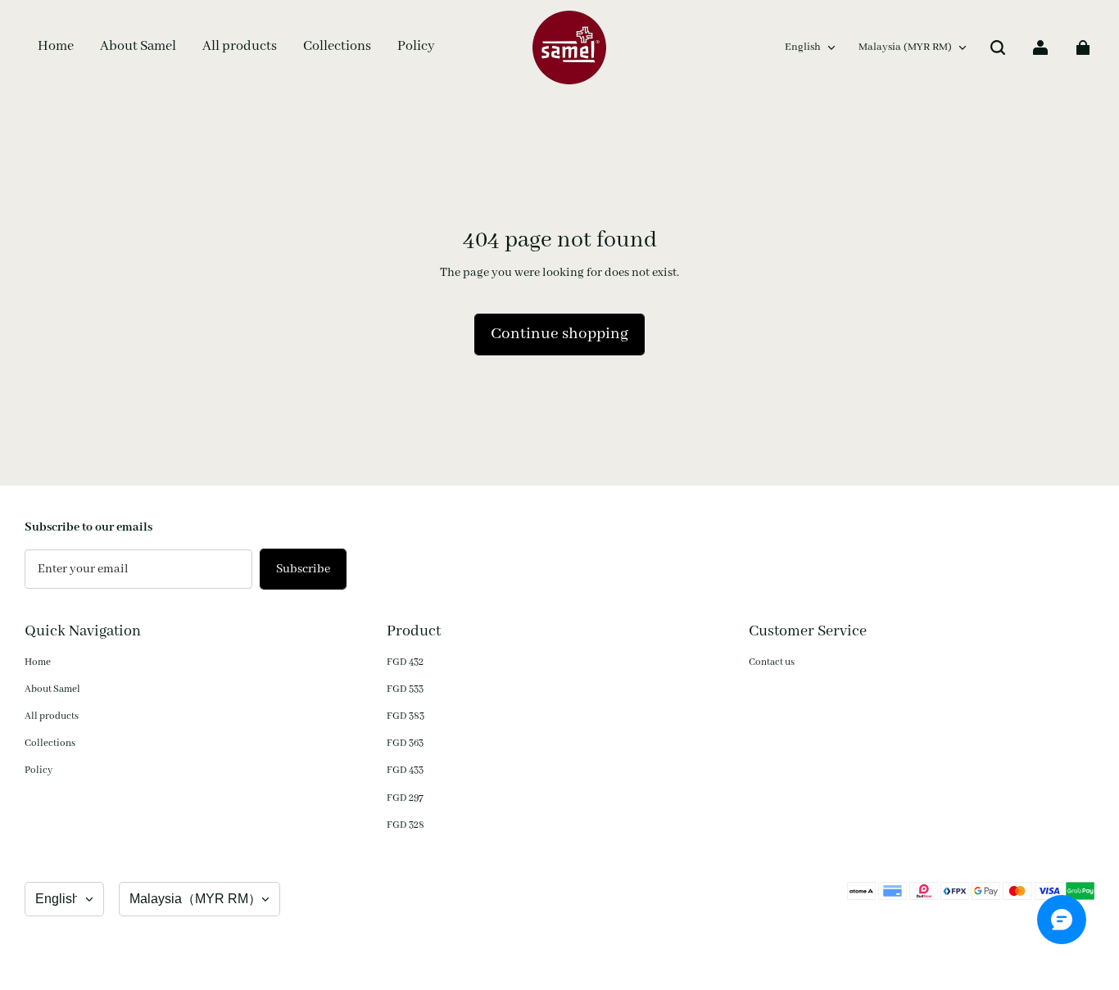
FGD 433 (405, 770)
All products (52, 716)
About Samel (52, 689)
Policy (38, 770)
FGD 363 (405, 743)
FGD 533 (405, 689)
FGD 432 (405, 662)
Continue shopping (559, 334)
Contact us (772, 662)
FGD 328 (405, 825)
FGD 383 (405, 716)
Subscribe (303, 569)
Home (38, 662)
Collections (50, 743)
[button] (997, 47)
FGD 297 (405, 798)
